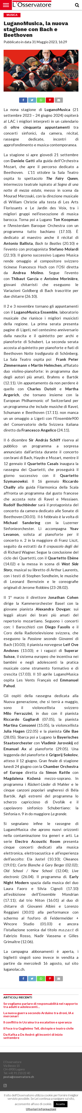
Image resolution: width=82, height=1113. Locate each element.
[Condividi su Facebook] (23, 99)
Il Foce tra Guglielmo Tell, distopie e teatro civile (38, 1028)
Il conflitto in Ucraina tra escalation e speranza (37, 1022)
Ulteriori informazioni (41, 1109)
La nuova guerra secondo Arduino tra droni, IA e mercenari (38, 1014)
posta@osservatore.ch (18, 1077)
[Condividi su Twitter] (32, 99)
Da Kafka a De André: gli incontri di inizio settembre (33, 1036)
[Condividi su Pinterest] (50, 99)
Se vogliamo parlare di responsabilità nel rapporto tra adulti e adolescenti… (40, 1005)
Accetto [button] (60, 1104)
